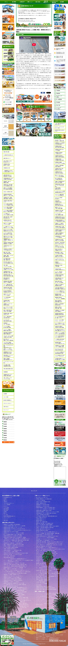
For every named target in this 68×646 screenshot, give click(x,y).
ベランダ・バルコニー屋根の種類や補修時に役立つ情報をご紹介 (14, 601)
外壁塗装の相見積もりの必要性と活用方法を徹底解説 (12, 578)
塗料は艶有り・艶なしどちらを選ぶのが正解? (59, 253)
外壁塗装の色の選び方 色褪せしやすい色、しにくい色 (13, 527)
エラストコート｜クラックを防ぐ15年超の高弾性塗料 (45, 607)
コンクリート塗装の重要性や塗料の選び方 (8, 330)
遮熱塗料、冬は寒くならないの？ (41, 623)
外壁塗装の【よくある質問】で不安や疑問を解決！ (12, 524)
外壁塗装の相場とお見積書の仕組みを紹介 (59, 160)
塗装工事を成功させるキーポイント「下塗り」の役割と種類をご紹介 (47, 633)
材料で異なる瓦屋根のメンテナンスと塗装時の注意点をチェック (47, 547)
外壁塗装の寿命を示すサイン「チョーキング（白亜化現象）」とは (15, 567)
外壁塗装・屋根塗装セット (8, 56)
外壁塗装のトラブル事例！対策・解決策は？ (60, 311)
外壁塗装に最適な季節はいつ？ (8, 201)
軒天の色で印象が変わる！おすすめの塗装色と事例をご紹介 (46, 554)
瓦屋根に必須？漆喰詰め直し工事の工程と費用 (44, 546)
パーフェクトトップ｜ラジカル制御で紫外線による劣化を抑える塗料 (47, 593)
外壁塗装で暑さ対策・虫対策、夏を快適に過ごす (44, 586)
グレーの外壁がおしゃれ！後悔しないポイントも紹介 (60, 324)
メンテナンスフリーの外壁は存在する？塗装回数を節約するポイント (15, 558)
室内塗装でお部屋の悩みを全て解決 (42, 530)
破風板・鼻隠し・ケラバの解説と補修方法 (8, 256)
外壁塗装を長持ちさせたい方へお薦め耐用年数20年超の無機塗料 (47, 630)
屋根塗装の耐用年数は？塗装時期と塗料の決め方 (59, 314)
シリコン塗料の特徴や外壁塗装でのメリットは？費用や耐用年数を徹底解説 (48, 616)
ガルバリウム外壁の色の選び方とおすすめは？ (11, 561)
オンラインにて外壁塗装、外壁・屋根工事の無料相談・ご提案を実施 (47, 533)
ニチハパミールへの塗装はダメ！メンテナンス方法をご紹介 (14, 613)
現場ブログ (5, 500)
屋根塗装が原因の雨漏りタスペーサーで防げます (8, 288)
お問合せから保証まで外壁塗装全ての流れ (43, 501)
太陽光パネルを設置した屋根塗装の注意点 (59, 285)
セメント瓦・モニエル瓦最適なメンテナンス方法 (8, 308)
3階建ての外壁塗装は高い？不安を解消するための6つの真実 (14, 544)
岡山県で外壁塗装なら (8, 400)
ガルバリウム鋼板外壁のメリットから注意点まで (59, 195)
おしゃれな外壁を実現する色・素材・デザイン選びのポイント (14, 623)
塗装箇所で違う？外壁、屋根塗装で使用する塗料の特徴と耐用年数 (47, 624)
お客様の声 (22, 1)
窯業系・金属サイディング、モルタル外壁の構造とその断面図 (14, 594)
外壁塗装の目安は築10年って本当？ (7, 165)
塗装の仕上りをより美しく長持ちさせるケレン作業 (8, 237)
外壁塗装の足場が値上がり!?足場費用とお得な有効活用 (45, 587)
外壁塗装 (8, 50)
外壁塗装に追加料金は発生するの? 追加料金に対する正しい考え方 (47, 536)
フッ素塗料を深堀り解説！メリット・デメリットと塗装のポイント (15, 633)
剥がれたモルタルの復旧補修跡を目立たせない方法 (8, 230)
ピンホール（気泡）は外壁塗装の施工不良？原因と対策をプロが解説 (15, 573)
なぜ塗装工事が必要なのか (8, 155)
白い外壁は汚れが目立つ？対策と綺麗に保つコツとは (60, 330)
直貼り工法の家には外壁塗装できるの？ (58, 250)
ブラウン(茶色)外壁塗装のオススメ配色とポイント (59, 337)
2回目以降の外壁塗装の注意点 (58, 201)
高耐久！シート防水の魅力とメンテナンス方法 (8, 349)
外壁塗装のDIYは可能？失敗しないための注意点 (59, 240)
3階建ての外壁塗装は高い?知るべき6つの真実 (60, 182)
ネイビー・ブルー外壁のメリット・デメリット (59, 320)
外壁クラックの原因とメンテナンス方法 (8, 224)
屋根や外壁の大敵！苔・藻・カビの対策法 (59, 282)
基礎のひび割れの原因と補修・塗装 (58, 308)
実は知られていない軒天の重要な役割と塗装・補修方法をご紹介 (47, 553)
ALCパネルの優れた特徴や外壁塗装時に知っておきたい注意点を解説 (15, 591)
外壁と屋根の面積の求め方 (8, 368)
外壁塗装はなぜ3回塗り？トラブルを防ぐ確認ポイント (13, 577)
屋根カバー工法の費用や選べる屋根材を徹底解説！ (44, 524)
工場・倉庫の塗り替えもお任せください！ (60, 124)
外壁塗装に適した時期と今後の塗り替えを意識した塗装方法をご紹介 (15, 564)
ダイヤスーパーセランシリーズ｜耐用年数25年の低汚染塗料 (46, 600)
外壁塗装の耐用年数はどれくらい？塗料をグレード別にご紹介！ (14, 563)
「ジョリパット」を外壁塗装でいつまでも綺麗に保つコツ (13, 596)
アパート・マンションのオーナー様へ (59, 127)
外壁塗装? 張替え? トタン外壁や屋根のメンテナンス (45, 540)
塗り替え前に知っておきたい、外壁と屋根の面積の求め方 (13, 593)
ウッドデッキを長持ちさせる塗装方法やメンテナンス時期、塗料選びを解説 (48, 569)
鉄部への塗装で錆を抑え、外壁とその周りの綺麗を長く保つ (46, 564)
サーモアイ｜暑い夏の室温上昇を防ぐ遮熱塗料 (44, 596)
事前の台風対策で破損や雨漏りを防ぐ (58, 301)
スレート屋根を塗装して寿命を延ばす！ (42, 580)
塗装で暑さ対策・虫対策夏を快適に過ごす (8, 217)
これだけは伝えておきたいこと (9, 503)
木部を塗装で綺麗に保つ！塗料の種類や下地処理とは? (60, 288)
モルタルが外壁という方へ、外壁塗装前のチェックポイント (46, 636)
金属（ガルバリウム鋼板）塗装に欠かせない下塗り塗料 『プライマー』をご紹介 (49, 634)
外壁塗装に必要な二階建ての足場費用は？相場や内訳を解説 (46, 589)
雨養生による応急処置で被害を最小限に (59, 304)
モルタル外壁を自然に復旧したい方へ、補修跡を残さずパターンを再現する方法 (17, 571)
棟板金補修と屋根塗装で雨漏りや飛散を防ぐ (8, 333)
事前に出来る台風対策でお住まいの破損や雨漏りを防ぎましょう (14, 616)
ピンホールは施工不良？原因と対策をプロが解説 (8, 234)
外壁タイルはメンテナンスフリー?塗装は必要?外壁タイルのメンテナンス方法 (49, 543)
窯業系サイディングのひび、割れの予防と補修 (59, 246)
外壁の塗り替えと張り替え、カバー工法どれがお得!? (59, 185)
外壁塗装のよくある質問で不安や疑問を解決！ (60, 143)
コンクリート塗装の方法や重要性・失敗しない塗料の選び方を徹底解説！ (48, 573)
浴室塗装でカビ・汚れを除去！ (7, 324)
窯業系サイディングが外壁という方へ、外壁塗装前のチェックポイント (48, 637)
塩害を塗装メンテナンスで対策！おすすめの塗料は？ (12, 610)
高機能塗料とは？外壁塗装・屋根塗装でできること (8, 240)
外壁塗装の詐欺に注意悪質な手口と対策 (59, 169)
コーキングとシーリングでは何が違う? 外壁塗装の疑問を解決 (14, 590)
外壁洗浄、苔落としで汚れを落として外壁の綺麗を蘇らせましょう (47, 576)
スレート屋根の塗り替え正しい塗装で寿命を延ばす (8, 285)
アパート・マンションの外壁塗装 (41, 583)
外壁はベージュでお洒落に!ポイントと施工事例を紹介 (60, 333)
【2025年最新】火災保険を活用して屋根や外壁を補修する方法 (46, 516)
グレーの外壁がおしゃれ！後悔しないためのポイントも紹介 (14, 626)
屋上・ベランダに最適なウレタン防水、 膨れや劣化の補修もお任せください (16, 606)
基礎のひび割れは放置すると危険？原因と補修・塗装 (12, 619)
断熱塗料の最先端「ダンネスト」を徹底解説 (60, 298)
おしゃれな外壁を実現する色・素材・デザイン (60, 317)
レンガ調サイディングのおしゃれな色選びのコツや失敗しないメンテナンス (16, 570)
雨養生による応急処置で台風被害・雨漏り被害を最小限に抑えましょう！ (16, 617)
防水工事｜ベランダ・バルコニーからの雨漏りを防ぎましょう (46, 531)
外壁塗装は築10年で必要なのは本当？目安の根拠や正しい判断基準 (15, 537)
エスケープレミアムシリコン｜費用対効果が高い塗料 (45, 601)
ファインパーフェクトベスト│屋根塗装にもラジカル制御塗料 (46, 594)
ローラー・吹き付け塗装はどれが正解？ (58, 272)
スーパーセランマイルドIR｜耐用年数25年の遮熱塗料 (45, 597)
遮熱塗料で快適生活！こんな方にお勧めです (43, 604)
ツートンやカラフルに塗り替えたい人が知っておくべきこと (60, 60)
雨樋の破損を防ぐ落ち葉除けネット (7, 279)
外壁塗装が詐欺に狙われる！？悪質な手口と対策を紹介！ (13, 580)
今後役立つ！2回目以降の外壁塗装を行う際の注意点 (45, 527)
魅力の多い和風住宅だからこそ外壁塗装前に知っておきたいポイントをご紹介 (49, 544)
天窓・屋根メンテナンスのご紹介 (8, 266)
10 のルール (6, 506)
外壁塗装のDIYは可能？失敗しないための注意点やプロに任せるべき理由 (16, 553)
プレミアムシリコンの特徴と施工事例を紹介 (59, 349)
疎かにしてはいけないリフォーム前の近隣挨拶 (59, 176)
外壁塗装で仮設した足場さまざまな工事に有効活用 (60, 227)
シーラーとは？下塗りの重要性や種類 (59, 214)
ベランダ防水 (8, 59)
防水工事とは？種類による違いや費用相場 (8, 340)
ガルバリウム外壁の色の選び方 (58, 198)
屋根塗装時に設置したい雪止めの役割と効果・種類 (8, 275)
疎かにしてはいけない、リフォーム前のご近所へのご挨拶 (13, 541)
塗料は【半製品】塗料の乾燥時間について (8, 359)
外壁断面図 (6, 371)
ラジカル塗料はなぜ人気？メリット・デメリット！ (60, 356)
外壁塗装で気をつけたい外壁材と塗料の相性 (8, 375)
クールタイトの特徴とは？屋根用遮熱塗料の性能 (60, 353)
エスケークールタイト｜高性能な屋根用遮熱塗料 (44, 603)
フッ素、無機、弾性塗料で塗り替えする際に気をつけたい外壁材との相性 (16, 597)
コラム (21, 27)
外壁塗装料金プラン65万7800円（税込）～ (43, 504)
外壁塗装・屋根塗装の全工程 (41, 503)
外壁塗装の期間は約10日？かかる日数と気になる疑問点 (13, 535)
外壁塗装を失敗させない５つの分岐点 (59, 150)
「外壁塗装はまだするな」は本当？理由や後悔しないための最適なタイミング (17, 538)
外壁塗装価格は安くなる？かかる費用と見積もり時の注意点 (46, 513)
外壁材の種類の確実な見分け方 (58, 189)
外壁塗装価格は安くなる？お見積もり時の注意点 (8, 179)
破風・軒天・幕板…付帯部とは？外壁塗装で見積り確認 (45, 550)
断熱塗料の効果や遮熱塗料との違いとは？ (59, 295)
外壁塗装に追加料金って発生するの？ (58, 153)
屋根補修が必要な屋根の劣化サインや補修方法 (8, 282)
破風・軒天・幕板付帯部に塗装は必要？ (8, 253)
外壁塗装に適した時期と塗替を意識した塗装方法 (8, 198)
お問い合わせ (6, 406)
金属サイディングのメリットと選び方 (7, 295)
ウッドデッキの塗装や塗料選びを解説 (8, 320)
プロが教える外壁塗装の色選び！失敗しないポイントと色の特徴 (14, 525)
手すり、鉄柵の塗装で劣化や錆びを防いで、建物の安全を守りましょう (48, 567)
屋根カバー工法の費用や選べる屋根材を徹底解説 (8, 188)
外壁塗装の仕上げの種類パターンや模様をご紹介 (59, 346)
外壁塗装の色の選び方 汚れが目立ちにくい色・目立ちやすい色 (14, 528)
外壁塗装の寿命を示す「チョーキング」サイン (8, 221)
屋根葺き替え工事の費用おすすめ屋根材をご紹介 (8, 185)
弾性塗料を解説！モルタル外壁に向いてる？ (60, 343)
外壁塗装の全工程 (7, 167)
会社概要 (62, 1)
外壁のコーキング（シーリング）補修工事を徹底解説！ (45, 537)
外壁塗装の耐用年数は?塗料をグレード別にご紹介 (8, 195)
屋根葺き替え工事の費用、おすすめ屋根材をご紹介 (44, 523)
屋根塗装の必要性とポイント (41, 520)
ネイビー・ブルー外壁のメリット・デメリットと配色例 (13, 624)
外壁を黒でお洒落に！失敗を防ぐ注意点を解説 (59, 327)
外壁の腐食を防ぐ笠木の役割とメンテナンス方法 (8, 269)
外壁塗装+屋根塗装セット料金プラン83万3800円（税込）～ (46, 507)
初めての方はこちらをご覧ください (42, 497)
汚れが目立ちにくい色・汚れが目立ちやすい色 (60, 53)
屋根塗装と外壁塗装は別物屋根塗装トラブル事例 (8, 243)
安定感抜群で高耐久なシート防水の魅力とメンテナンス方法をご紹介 (15, 607)
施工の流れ (38, 1)
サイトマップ (6, 409)
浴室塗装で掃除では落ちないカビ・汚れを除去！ (44, 570)
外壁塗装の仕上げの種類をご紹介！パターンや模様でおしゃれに (14, 637)
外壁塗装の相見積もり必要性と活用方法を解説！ (60, 156)
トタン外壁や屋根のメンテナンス (7, 298)
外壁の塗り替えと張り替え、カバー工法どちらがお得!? (13, 554)
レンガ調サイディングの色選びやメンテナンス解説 (8, 227)
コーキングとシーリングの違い (8, 362)
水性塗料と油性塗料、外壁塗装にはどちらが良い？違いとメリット (47, 629)
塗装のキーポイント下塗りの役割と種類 (58, 208)
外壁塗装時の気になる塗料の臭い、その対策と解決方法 (13, 543)
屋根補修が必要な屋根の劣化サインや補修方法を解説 (45, 563)
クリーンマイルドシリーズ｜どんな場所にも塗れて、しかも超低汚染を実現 (48, 613)
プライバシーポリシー (8, 403)
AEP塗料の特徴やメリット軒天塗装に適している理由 (60, 359)
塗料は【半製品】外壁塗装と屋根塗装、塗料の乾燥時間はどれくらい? (15, 587)
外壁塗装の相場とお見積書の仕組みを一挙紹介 (44, 510)
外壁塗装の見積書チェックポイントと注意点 (60, 163)
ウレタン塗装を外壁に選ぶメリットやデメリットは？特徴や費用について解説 (49, 619)
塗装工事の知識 (6, 151)
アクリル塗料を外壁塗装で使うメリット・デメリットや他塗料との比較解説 (48, 617)
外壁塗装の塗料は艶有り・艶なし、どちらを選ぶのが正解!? (46, 627)
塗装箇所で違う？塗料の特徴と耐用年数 (59, 205)
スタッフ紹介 (6, 514)
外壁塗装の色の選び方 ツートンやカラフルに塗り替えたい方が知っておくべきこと (17, 530)
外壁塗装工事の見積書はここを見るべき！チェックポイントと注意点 (47, 511)
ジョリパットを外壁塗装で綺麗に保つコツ (60, 269)
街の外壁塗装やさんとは (8, 497)
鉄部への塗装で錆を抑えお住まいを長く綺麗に (8, 311)
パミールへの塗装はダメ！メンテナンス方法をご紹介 (60, 292)
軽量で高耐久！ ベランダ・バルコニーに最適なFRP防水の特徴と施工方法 (16, 604)
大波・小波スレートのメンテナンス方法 (8, 378)
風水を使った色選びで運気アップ (60, 49)
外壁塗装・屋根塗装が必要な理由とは (10, 548)
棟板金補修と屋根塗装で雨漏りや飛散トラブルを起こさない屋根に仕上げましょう (17, 600)
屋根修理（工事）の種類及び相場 (7, 182)
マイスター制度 (6, 507)
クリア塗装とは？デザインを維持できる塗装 (8, 214)
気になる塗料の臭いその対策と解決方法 (58, 179)
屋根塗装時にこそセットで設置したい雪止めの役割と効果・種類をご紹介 (48, 560)
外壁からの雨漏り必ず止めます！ (41, 517)
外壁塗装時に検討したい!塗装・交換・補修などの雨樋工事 (46, 559)
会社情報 (5, 511)
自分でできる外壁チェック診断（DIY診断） (11, 551)
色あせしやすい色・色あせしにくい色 (59, 57)
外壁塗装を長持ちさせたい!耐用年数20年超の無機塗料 (60, 217)
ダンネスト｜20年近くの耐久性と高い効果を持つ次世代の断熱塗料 (47, 610)
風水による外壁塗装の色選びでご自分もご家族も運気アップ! (14, 534)
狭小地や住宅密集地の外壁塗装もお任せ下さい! (8, 291)
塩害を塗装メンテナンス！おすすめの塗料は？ (8, 356)
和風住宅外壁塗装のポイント (58, 263)
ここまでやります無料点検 (40, 500)
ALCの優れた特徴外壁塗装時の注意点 (7, 365)
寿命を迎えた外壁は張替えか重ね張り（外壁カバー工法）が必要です (47, 526)
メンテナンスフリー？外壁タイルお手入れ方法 (59, 259)
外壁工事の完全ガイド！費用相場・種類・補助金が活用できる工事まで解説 (16, 540)
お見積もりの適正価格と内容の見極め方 (59, 166)
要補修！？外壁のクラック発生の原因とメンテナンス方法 (13, 568)
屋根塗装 (8, 53)
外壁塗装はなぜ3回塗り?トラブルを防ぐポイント (8, 250)
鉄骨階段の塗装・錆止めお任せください (8, 314)
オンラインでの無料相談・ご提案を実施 (59, 140)
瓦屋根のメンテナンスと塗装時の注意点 (8, 304)
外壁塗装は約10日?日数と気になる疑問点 (59, 172)
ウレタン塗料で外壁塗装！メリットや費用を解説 (8, 208)
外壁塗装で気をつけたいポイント (8, 246)
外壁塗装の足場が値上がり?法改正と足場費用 (60, 230)
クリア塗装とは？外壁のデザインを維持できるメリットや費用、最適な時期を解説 (50, 620)
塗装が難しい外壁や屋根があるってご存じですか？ (60, 243)
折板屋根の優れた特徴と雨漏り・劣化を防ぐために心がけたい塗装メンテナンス (49, 541)
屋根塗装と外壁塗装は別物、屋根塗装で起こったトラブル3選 (14, 583)
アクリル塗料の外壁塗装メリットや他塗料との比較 (8, 205)
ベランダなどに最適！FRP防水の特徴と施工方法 (8, 343)
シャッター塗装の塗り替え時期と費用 (7, 327)
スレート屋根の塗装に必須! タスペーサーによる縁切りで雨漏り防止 (15, 584)
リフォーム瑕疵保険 (7, 504)
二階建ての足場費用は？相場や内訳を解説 (59, 234)
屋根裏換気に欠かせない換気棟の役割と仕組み (8, 353)
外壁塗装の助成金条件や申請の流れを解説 (59, 147)
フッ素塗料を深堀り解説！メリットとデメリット (60, 340)
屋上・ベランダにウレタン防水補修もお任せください (8, 346)
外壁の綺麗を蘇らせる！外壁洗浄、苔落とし (59, 279)
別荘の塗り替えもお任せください (60, 131)
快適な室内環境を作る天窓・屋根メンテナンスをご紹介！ (45, 556)
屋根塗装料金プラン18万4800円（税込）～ (43, 506)
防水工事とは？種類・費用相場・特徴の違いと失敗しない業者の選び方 (15, 603)
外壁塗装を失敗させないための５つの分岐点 (11, 531)
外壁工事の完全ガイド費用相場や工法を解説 (8, 176)
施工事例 (14, 1)
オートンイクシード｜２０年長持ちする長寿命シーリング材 (46, 614)
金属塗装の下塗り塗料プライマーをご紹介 (59, 211)
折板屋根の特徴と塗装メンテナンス (7, 301)
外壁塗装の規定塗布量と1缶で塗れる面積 (59, 275)
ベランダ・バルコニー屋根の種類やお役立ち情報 (8, 337)
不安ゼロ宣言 (6, 510)
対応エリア (5, 513)
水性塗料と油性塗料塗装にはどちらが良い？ (59, 256)
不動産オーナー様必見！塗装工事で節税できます (59, 224)
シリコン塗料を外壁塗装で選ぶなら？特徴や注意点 (8, 211)
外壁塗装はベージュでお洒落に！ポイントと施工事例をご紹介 (14, 630)
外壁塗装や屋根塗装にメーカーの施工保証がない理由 (60, 221)
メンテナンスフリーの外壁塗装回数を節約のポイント (60, 192)
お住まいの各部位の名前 (8, 191)
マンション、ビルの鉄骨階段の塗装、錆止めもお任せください (46, 566)
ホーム (6, 1)
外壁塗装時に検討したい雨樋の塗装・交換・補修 (8, 272)
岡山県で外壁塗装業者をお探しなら (9, 516)
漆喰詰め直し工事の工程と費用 (58, 266)
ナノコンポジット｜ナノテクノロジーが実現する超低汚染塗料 (46, 606)
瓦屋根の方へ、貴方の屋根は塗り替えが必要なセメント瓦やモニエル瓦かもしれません (50, 549)
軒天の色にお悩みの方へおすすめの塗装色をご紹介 (8, 262)
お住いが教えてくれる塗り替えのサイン (8, 161)
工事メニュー (30, 1)
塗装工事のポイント (7, 158)
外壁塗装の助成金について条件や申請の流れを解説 (44, 534)
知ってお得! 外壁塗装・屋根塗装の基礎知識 (11, 547)
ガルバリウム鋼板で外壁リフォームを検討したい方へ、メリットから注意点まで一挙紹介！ (19, 560)
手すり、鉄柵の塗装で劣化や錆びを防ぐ (8, 317)
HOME (17, 27)
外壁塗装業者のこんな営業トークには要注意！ (60, 237)
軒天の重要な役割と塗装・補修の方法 (7, 259)
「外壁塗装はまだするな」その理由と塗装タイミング (8, 171)
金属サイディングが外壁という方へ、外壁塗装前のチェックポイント (47, 639)
